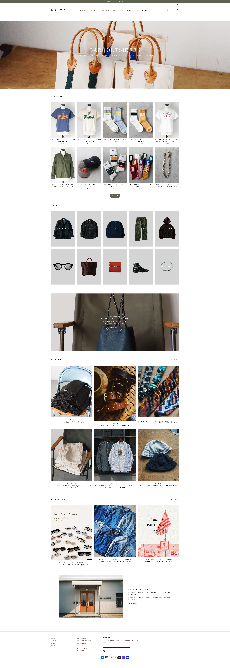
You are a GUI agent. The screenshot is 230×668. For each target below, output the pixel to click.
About (114, 10)
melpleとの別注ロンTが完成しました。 (71, 422)
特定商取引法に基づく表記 (84, 640)
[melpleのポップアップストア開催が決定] (158, 531)
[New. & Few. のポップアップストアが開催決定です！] (71, 532)
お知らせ (65, 563)
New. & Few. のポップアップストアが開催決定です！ (72, 565)
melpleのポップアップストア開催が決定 (158, 561)
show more (132, 603)
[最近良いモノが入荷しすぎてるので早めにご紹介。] (115, 393)
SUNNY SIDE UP (103, 559)
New (60, 563)
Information (133, 10)
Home (82, 10)
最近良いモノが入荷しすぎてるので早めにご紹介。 (115, 425)
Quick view (63, 136)
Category (92, 10)
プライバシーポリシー (82, 648)
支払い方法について (82, 638)
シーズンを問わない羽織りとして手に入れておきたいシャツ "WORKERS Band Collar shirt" (115, 486)
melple (146, 559)
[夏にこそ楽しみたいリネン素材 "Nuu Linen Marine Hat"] (158, 455)
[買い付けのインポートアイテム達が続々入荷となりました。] (158, 391)
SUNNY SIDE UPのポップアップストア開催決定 (115, 561)
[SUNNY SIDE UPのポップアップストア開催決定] (115, 531)
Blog (122, 10)
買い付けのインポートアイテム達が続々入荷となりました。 (158, 422)
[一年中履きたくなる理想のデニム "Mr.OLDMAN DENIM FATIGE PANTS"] (71, 455)
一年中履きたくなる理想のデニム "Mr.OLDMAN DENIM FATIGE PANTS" (71, 486)
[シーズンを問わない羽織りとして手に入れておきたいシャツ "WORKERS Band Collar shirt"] (115, 455)
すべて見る (115, 196)
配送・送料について (82, 643)
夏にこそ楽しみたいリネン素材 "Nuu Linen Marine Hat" (158, 485)
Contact (146, 10)
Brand (104, 10)
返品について (80, 645)
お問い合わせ (80, 650)
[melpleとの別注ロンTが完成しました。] (71, 391)
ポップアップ (71, 563)
